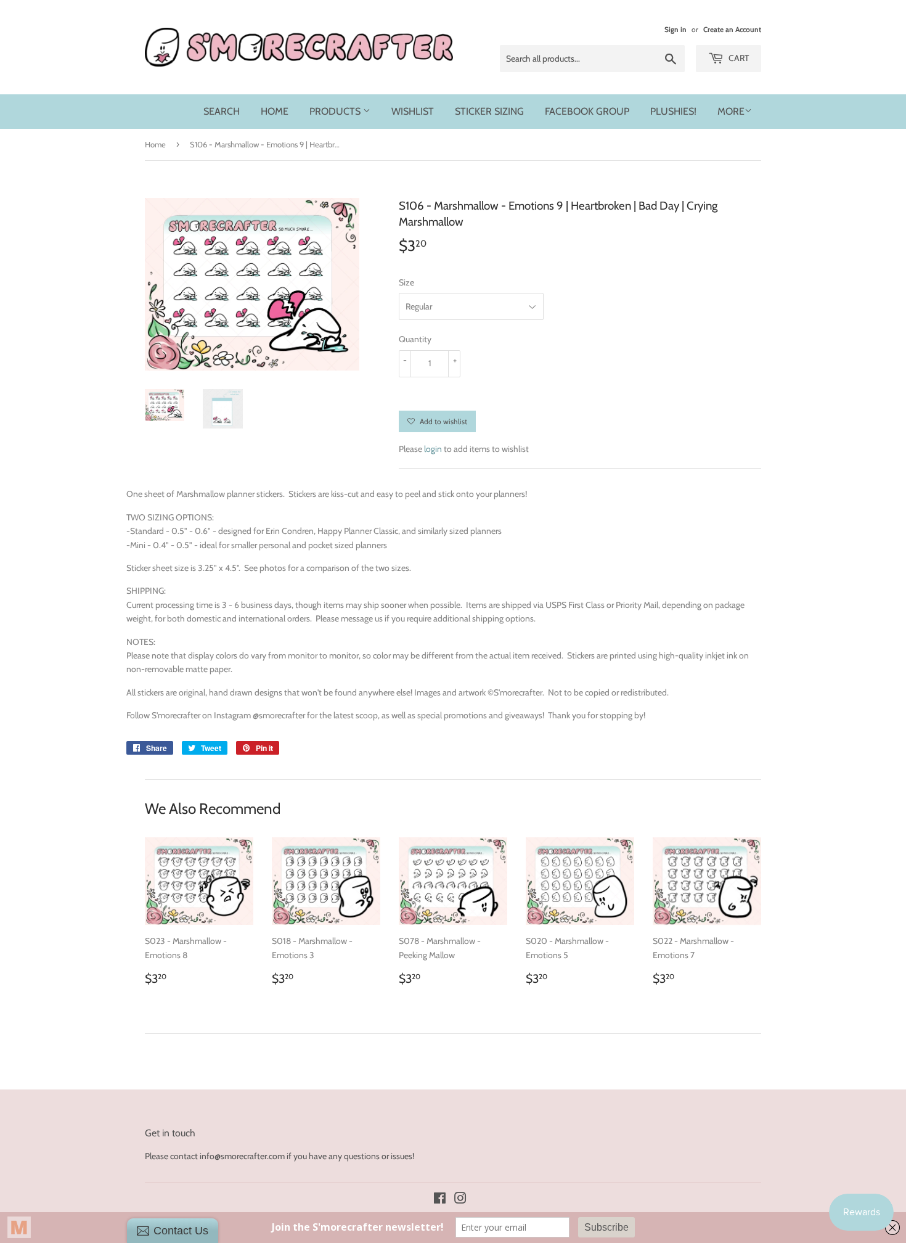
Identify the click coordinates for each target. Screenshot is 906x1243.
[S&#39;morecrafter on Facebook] (439, 1199)
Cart (738, 58)
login (433, 448)
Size (406, 282)
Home (274, 111)
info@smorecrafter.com (242, 1156)
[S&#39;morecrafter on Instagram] (460, 1199)
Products (336, 111)
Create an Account (732, 29)
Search (221, 111)
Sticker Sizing (489, 111)
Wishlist (412, 111)
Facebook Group (587, 111)
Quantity (415, 339)
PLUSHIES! (673, 111)
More (731, 111)
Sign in (675, 29)
